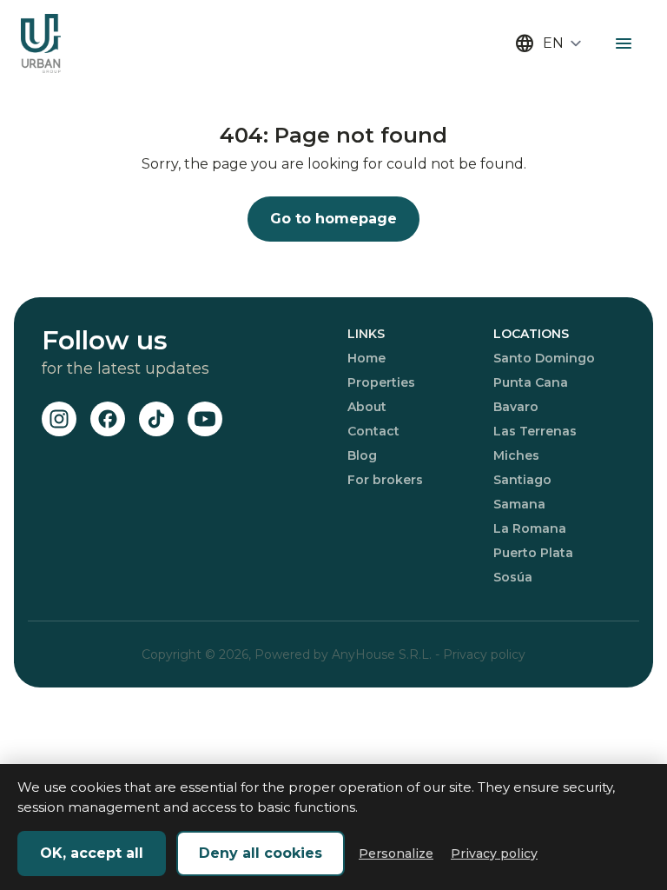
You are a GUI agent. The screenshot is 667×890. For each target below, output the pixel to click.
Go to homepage (333, 218)
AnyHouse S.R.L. (383, 654)
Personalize (396, 853)
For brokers (385, 480)
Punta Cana (530, 382)
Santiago (522, 480)
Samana (519, 504)
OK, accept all (91, 853)
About (366, 407)
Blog (362, 455)
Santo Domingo (544, 358)
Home (366, 358)
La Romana (529, 528)
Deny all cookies (260, 853)
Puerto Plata (533, 553)
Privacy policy (484, 654)
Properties (381, 382)
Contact (373, 431)
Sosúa (512, 577)
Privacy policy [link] (494, 853)
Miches (516, 455)
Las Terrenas (535, 431)
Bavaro (515, 407)
